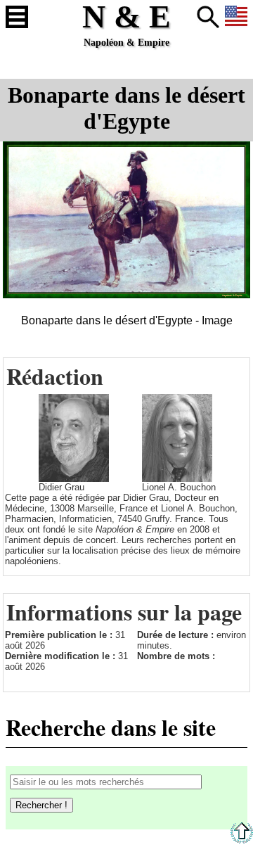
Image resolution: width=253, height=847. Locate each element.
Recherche (208, 17)
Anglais (236, 17)
